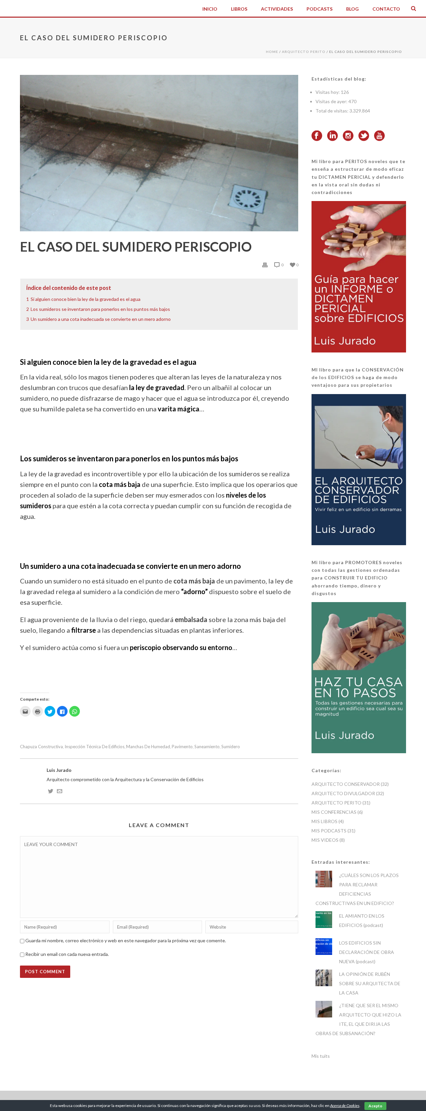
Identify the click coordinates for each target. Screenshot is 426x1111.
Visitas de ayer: (332, 101)
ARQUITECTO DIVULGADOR (343, 793)
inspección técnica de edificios (94, 747)
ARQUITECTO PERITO (303, 52)
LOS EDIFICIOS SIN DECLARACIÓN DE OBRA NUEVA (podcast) (366, 952)
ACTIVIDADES (277, 9)
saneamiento (207, 747)
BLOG (352, 9)
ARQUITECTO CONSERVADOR (346, 784)
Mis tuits (321, 1056)
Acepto (375, 1105)
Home (272, 52)
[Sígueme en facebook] (317, 136)
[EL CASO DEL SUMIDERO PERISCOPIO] (159, 153)
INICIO (209, 9)
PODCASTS (319, 9)
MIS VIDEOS (325, 840)
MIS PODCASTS (329, 830)
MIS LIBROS (324, 821)
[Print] (265, 264)
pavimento (182, 747)
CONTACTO (386, 9)
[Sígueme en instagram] (348, 136)
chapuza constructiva (41, 747)
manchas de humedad (148, 747)
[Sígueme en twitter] (363, 136)
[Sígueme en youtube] (379, 136)
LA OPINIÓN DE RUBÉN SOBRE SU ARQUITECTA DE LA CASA (369, 983)
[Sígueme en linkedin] (332, 136)
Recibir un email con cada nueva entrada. (67, 954)
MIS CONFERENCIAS (334, 812)
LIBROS (239, 9)
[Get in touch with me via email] (59, 792)
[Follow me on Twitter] (50, 792)
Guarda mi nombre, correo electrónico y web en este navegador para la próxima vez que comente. (125, 940)
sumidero (230, 747)
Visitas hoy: (328, 92)
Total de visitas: (332, 110)
